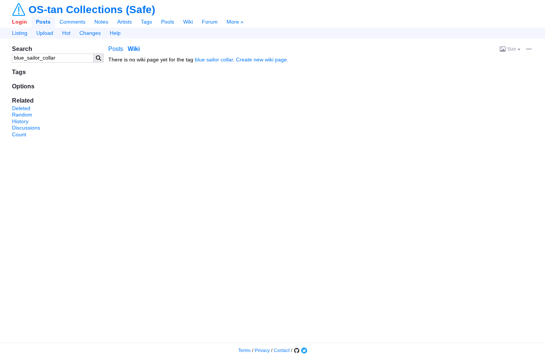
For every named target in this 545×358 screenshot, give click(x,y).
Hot (66, 33)
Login (19, 22)
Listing (19, 33)
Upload (44, 33)
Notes (101, 22)
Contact (282, 350)
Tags (146, 22)
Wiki (188, 22)
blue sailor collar (214, 60)
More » (235, 22)
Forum (210, 22)
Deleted (21, 108)
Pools (167, 22)
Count (19, 134)
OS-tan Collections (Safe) (91, 9)
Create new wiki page (261, 60)
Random (22, 115)
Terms (244, 350)
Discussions (26, 128)
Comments (72, 22)
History (20, 121)
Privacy (262, 350)
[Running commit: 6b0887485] (297, 351)
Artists (124, 22)
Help (115, 33)
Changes (90, 33)
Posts (43, 22)
